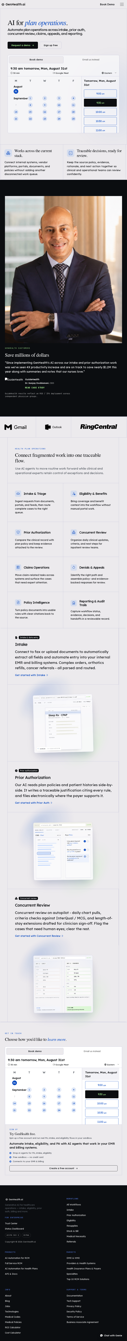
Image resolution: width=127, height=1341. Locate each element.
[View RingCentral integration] (98, 427)
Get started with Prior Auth (32, 802)
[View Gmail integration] (15, 427)
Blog (7, 1301)
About (8, 1295)
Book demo (36, 59)
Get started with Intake (30, 675)
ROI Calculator (12, 1327)
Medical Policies (13, 1322)
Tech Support (73, 1301)
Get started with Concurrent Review (37, 935)
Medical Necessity (76, 1236)
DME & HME (73, 1258)
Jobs (7, 1306)
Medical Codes (12, 1316)
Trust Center (11, 1223)
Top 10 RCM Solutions (78, 1279)
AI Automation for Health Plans (21, 1268)
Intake (21, 644)
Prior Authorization (32, 777)
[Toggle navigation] (122, 4)
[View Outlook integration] (53, 427)
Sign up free (51, 45)
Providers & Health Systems (81, 1263)
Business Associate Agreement (83, 1322)
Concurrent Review (32, 905)
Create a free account (61, 1168)
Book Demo (107, 4)
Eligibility (71, 1220)
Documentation (75, 1295)
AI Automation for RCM (17, 1258)
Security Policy (74, 1311)
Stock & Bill (72, 1231)
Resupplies (72, 1225)
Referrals (71, 1241)
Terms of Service (75, 1316)
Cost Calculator (13, 1332)
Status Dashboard (14, 1228)
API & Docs (11, 1273)
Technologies (12, 1311)
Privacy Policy (74, 1306)
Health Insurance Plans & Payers (84, 1268)
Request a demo (20, 45)
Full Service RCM (13, 1263)
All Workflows (74, 1204)
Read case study (35, 387)
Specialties (72, 1273)
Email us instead (90, 59)
